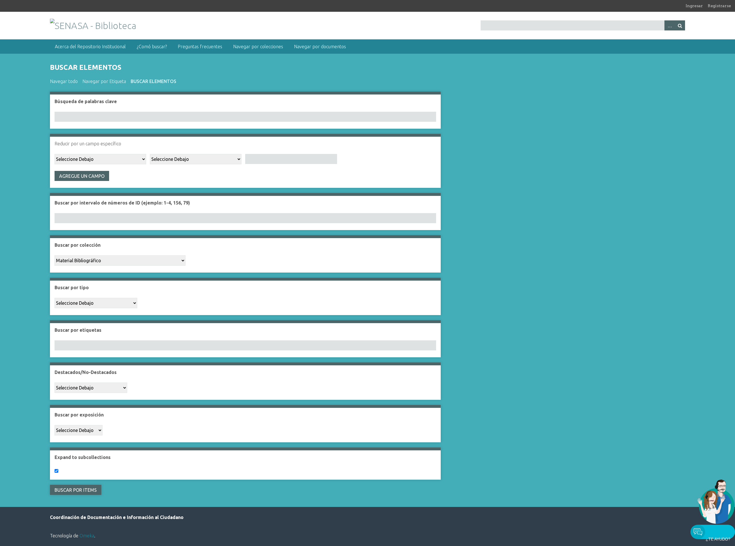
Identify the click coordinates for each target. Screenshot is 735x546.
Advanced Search (669, 25)
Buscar (680, 25)
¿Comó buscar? (152, 46)
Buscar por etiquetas (78, 330)
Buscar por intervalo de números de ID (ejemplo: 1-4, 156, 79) (122, 202)
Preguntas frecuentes (200, 46)
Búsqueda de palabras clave (86, 101)
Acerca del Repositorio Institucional (90, 46)
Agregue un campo (82, 176)
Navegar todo (64, 81)
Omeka (87, 535)
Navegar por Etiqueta (104, 81)
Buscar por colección (77, 245)
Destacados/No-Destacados (86, 372)
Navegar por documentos (320, 46)
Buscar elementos (153, 81)
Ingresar (694, 5)
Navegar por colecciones (258, 46)
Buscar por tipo (72, 287)
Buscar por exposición (79, 414)
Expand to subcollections (83, 457)
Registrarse (719, 5)
